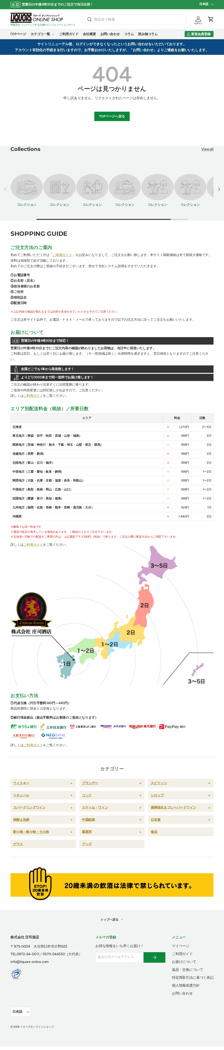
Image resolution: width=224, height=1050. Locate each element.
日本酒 (156, 819)
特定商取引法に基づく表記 (193, 977)
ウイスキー (21, 783)
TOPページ (18, 34)
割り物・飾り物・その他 (31, 832)
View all (207, 149)
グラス (18, 844)
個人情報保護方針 (186, 985)
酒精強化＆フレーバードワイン (173, 807)
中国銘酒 (88, 819)
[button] (211, 19)
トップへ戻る (109, 919)
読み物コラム (148, 34)
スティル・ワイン (95, 807)
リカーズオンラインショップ (37, 1026)
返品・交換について (187, 970)
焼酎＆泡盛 (21, 819)
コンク (87, 795)
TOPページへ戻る (112, 116)
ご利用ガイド (69, 34)
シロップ (157, 795)
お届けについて (184, 962)
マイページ (180, 946)
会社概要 (89, 34)
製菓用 (87, 832)
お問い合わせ (110, 34)
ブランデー (90, 783)
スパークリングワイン (29, 807)
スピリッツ (159, 783)
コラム (129, 34)
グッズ (87, 844)
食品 (154, 832)
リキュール (21, 795)
